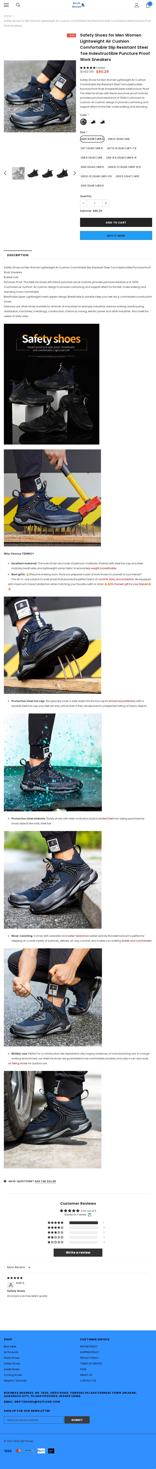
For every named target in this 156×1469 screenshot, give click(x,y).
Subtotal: (86, 211)
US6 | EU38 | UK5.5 (92, 139)
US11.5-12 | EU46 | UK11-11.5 (96, 176)
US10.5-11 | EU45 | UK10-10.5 (124, 167)
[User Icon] (137, 5)
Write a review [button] (78, 1252)
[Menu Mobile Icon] (6, 5)
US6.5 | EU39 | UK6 (119, 139)
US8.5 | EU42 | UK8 (91, 157)
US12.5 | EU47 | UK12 (127, 176)
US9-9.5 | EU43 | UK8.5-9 (121, 157)
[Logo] (78, 5)
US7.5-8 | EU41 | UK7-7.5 (121, 148)
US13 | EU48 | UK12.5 (92, 185)
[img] (15, 1278)
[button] (88, 67)
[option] (40, 96)
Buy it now (116, 236)
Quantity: (86, 196)
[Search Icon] (18, 5)
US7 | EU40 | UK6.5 (92, 148)
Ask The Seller (45, 1181)
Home (7, 16)
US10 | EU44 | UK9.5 (92, 167)
